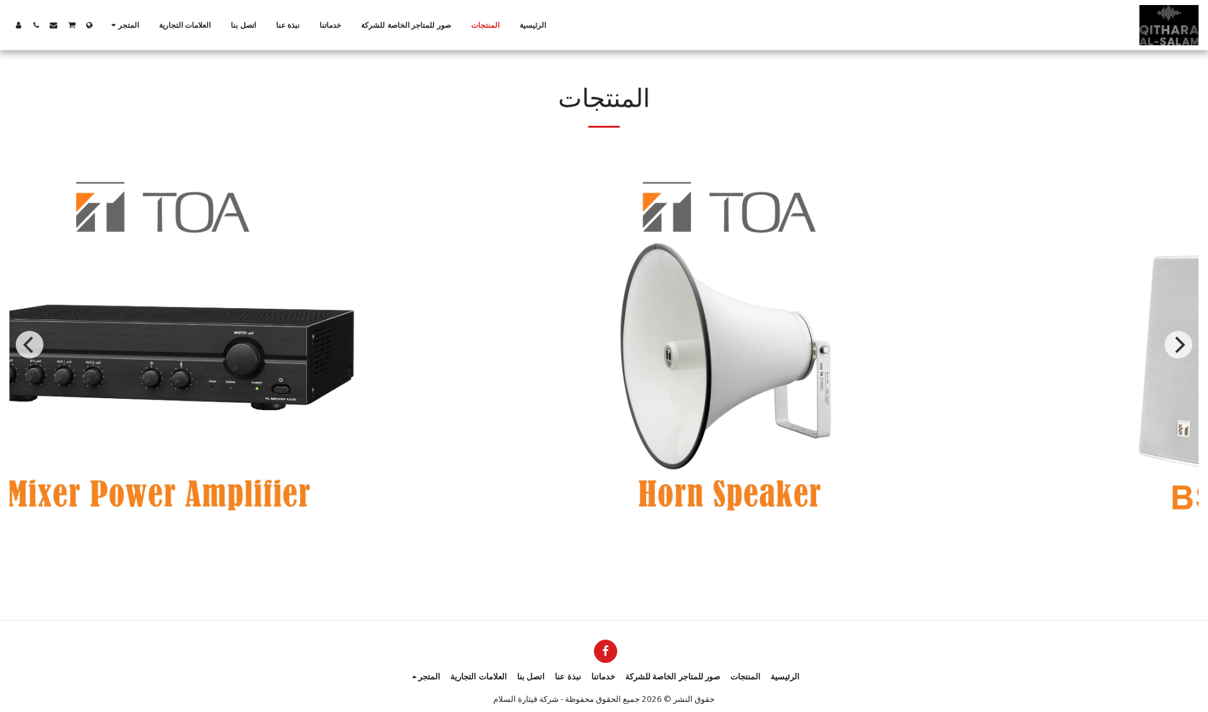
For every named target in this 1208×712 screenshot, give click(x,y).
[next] (1178, 345)
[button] (71, 25)
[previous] (29, 345)
